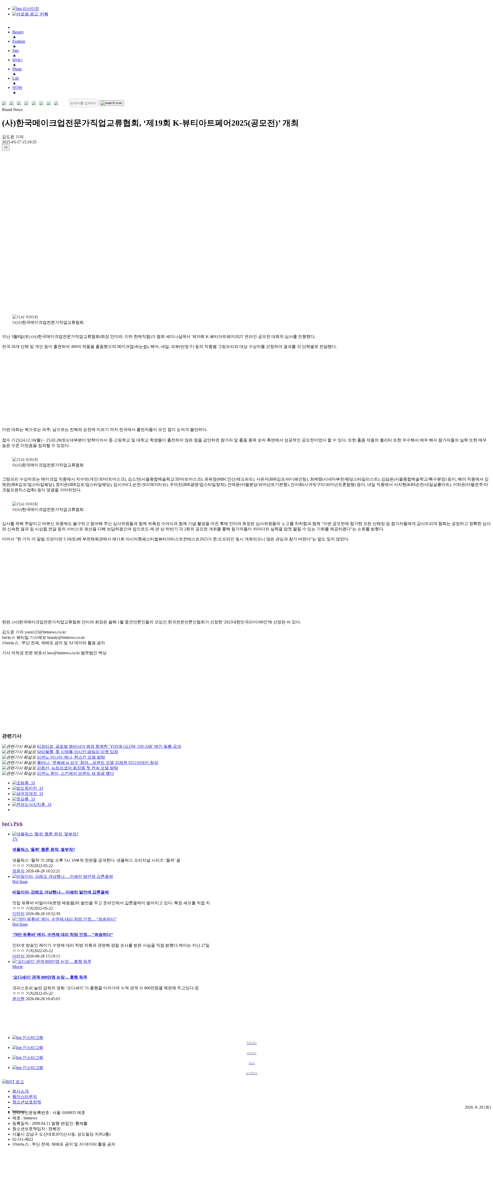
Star (15, 50)
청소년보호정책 (26, 1102)
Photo (17, 69)
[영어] (13, 103)
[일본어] (20, 103)
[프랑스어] (35, 103)
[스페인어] (42, 103)
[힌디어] (50, 103)
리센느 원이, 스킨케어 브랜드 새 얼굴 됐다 (75, 773)
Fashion (18, 41)
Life (15, 78)
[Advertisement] (22, 232)
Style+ (17, 60)
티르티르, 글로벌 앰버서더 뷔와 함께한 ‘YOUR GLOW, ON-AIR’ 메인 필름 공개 (109, 746)
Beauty (18, 32)
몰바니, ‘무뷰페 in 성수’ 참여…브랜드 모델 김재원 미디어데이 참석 (97, 762)
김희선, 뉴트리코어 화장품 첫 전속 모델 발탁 (77, 768)
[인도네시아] (57, 103)
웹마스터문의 (24, 1096)
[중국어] (27, 103)
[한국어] (5, 103)
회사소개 (20, 1091)
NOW (17, 87)
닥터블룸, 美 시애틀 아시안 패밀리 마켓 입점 (77, 752)
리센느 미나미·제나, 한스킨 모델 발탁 (71, 757)
